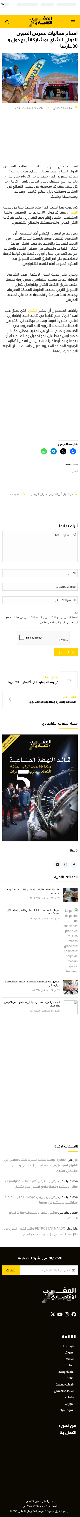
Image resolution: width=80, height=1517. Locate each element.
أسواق (43, 494)
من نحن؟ (67, 1425)
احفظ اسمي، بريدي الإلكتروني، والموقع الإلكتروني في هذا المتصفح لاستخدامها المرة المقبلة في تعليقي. (42, 620)
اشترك (11, 1270)
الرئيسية (34, 494)
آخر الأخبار (68, 494)
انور (75, 1159)
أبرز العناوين (55, 494)
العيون (73, 212)
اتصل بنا (68, 1432)
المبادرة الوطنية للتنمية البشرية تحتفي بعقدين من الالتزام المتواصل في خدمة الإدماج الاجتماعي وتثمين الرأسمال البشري (41, 1165)
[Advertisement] (40, 399)
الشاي (32, 310)
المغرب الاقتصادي (63, 107)
